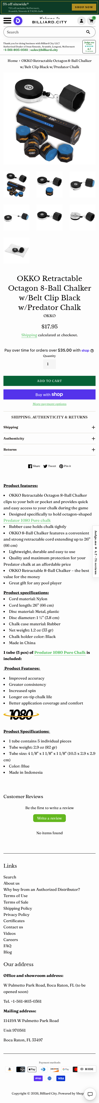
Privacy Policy (16, 914)
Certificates (14, 920)
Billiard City (48, 1093)
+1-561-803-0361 (15, 50)
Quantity (49, 356)
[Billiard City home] (49, 20)
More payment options (50, 404)
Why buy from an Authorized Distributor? (41, 889)
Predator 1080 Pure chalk (27, 520)
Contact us (13, 926)
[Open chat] (90, 1094)
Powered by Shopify (72, 1093)
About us (11, 883)
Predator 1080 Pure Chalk (60, 652)
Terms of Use (15, 895)
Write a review (49, 818)
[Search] (88, 32)
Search (9, 876)
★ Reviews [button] (95, 551)
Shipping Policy (17, 908)
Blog (7, 952)
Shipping (29, 335)
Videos (9, 933)
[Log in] (81, 20)
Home (13, 60)
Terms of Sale (15, 902)
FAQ (7, 945)
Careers (10, 939)
